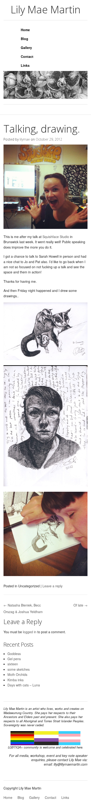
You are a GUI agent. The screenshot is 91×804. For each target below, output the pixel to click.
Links (25, 65)
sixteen (12, 664)
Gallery (26, 47)
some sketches (18, 669)
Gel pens (14, 658)
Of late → (81, 605)
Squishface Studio (55, 236)
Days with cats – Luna (23, 685)
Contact (27, 56)
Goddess (14, 653)
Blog (24, 38)
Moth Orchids (17, 674)
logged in (29, 631)
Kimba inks (15, 679)
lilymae (25, 139)
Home (25, 29)
